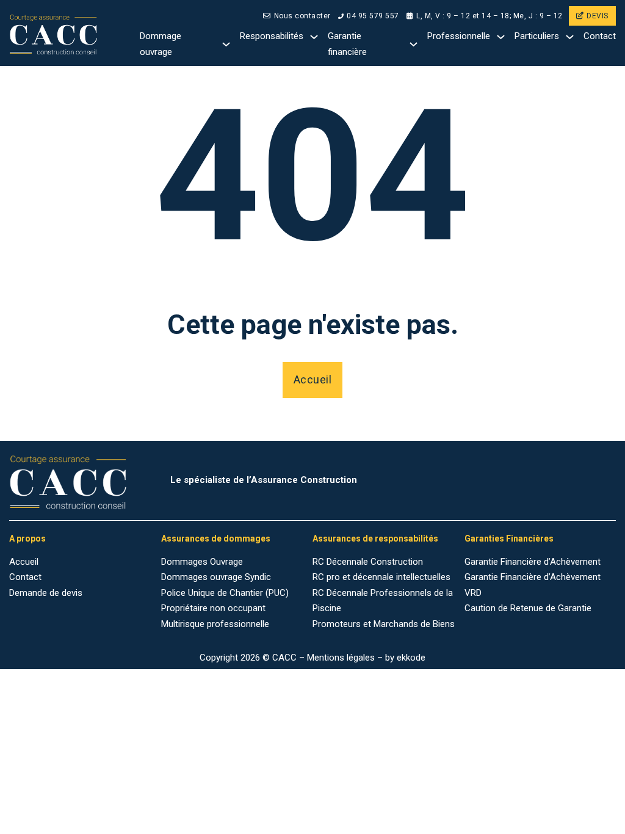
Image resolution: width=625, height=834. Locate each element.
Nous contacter (302, 16)
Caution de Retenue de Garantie (527, 608)
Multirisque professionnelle (215, 623)
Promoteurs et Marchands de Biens (383, 623)
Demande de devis (45, 592)
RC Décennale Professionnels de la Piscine (382, 600)
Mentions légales (341, 657)
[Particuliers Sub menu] (569, 37)
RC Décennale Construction (367, 561)
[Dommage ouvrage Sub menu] (226, 44)
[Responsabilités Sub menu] (314, 37)
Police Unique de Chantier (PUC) (225, 592)
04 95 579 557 (373, 16)
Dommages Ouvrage (202, 561)
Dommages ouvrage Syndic (216, 576)
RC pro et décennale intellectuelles (381, 576)
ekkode (411, 657)
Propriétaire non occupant (213, 608)
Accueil (313, 379)
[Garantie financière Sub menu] (413, 44)
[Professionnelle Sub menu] (500, 37)
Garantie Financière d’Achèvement (532, 561)
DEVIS (598, 16)
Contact (599, 36)
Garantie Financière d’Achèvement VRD (532, 584)
